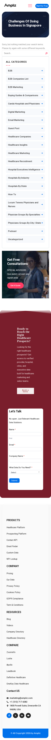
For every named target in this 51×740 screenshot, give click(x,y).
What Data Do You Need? (20, 467)
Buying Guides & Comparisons (23, 95)
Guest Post (13, 128)
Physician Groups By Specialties (24, 214)
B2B (10, 70)
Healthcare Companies (19, 136)
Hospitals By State (17, 186)
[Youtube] (28, 715)
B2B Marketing (15, 87)
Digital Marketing (16, 112)
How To (12, 194)
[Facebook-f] (9, 715)
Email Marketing (16, 120)
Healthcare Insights (17, 145)
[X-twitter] (15, 715)
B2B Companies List (18, 78)
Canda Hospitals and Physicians (24, 103)
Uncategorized (15, 239)
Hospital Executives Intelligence (24, 169)
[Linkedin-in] (21, 715)
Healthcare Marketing (19, 153)
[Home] (10, 5)
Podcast (12, 231)
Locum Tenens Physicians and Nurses (23, 204)
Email (12, 445)
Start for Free (42, 6)
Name (12, 429)
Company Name (16, 456)
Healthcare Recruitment (20, 161)
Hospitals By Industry (18, 177)
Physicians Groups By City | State (24, 223)
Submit (14, 480)
